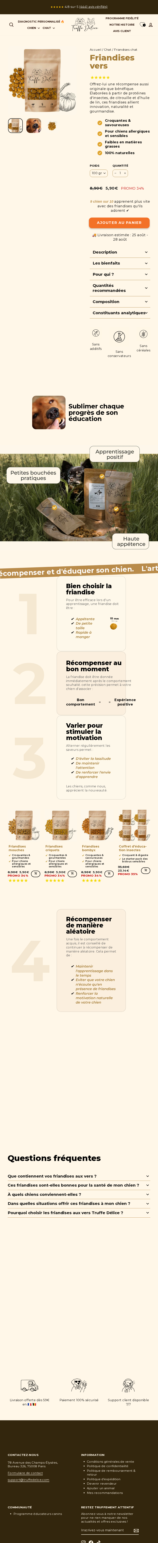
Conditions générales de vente (110, 1461)
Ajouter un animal (101, 1488)
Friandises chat (125, 49)
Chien (32, 28)
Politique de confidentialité (108, 1466)
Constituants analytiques (119, 312)
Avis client (122, 31)
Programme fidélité (122, 18)
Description (105, 252)
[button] (101, 77)
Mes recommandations (105, 1493)
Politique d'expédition (104, 1479)
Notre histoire (121, 24)
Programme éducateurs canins (37, 1514)
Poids (94, 165)
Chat (47, 28)
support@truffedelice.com (28, 1480)
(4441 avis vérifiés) (93, 7)
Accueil (95, 49)
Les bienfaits (106, 263)
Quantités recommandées (109, 288)
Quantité (120, 165)
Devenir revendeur (102, 1483)
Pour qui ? (103, 274)
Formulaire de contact (25, 1473)
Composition (106, 301)
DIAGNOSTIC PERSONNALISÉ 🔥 (41, 21)
